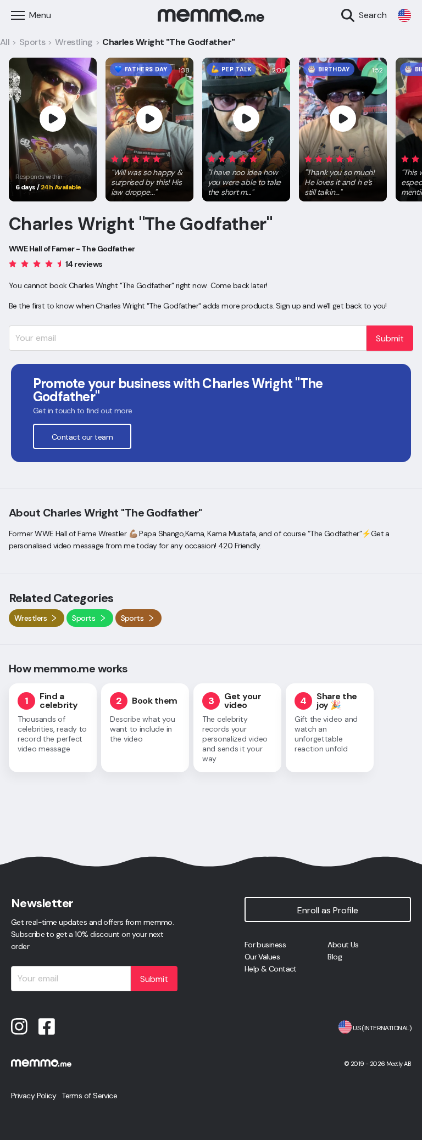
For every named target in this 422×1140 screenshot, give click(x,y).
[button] (149, 173)
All (4, 42)
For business (265, 945)
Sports (32, 42)
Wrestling (74, 42)
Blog (334, 957)
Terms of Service (89, 1095)
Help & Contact (271, 969)
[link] (404, 15)
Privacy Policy (33, 1095)
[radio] (115, 158)
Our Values (262, 957)
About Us (343, 945)
